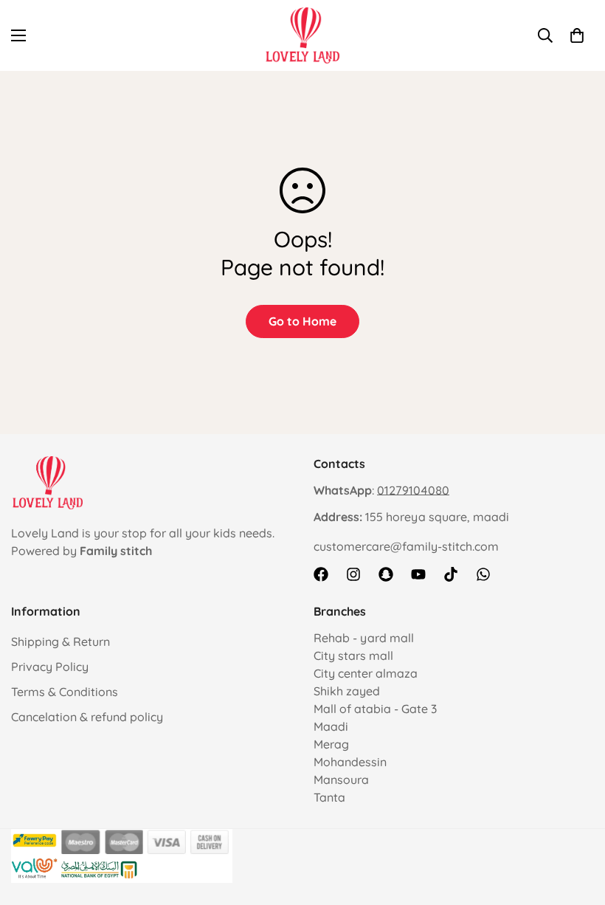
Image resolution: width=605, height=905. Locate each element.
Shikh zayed (347, 691)
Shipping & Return (60, 641)
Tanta (329, 797)
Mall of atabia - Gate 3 (375, 708)
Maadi (331, 726)
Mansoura (341, 779)
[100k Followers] (353, 574)
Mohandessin (350, 761)
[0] (577, 35)
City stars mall (353, 655)
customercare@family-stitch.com (406, 546)
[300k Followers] (321, 574)
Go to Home (302, 321)
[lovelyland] (303, 35)
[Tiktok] (450, 574)
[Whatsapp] (483, 574)
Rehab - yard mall (364, 637)
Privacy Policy (50, 666)
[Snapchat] (385, 574)
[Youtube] (418, 574)
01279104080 (413, 490)
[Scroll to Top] (576, 825)
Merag (331, 744)
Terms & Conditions (64, 691)
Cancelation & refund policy (87, 716)
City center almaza (366, 673)
